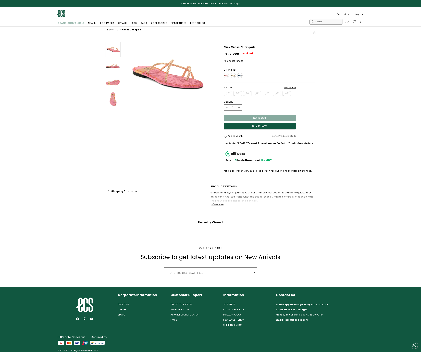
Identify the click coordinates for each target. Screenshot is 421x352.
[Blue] (240, 75)
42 (288, 94)
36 (229, 94)
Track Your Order (182, 304)
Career (122, 309)
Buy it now (260, 126)
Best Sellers (198, 23)
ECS (68, 350)
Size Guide (229, 304)
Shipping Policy (232, 325)
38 (248, 94)
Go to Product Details (284, 136)
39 (258, 94)
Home (110, 29)
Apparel (123, 23)
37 (239, 94)
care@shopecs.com (296, 319)
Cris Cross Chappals (129, 29)
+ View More (217, 204)
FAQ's (174, 319)
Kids (134, 23)
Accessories (159, 23)
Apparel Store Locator (185, 314)
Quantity (228, 101)
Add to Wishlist (236, 136)
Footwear (107, 23)
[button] (71, 23)
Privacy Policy (232, 314)
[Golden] (233, 75)
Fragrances (178, 23)
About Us (123, 304)
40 (268, 94)
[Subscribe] (253, 272)
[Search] (312, 21)
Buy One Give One (233, 309)
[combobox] (326, 21)
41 (278, 94)
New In (92, 23)
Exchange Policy (233, 319)
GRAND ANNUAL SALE (71, 23)
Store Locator (180, 309)
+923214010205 (320, 304)
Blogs (121, 314)
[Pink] (226, 75)
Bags (144, 23)
